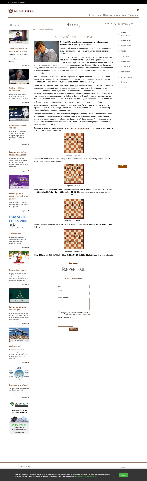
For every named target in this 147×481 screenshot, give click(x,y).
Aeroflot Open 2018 (15, 346)
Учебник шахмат (126, 67)
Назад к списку (73, 263)
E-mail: (60, 290)
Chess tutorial (125, 72)
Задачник (117, 15)
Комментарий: (63, 297)
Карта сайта (124, 87)
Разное (124, 15)
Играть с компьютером (125, 34)
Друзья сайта (125, 82)
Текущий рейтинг (126, 77)
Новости (14, 25)
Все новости (125, 56)
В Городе (98, 15)
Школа (91, 15)
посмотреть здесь (79, 128)
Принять (123, 475)
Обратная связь (133, 15)
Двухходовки (125, 61)
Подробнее (24, 65)
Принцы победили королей (17, 270)
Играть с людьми (126, 40)
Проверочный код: (64, 317)
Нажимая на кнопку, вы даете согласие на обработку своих (77, 313)
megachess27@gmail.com (17, 2)
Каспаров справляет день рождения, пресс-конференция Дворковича (18, 196)
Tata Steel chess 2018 (15, 233)
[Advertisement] (128, 127)
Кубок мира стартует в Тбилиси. (18, 385)
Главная (123, 51)
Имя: (59, 286)
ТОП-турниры (107, 15)
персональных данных (84, 314)
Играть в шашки (126, 46)
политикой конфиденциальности (86, 476)
